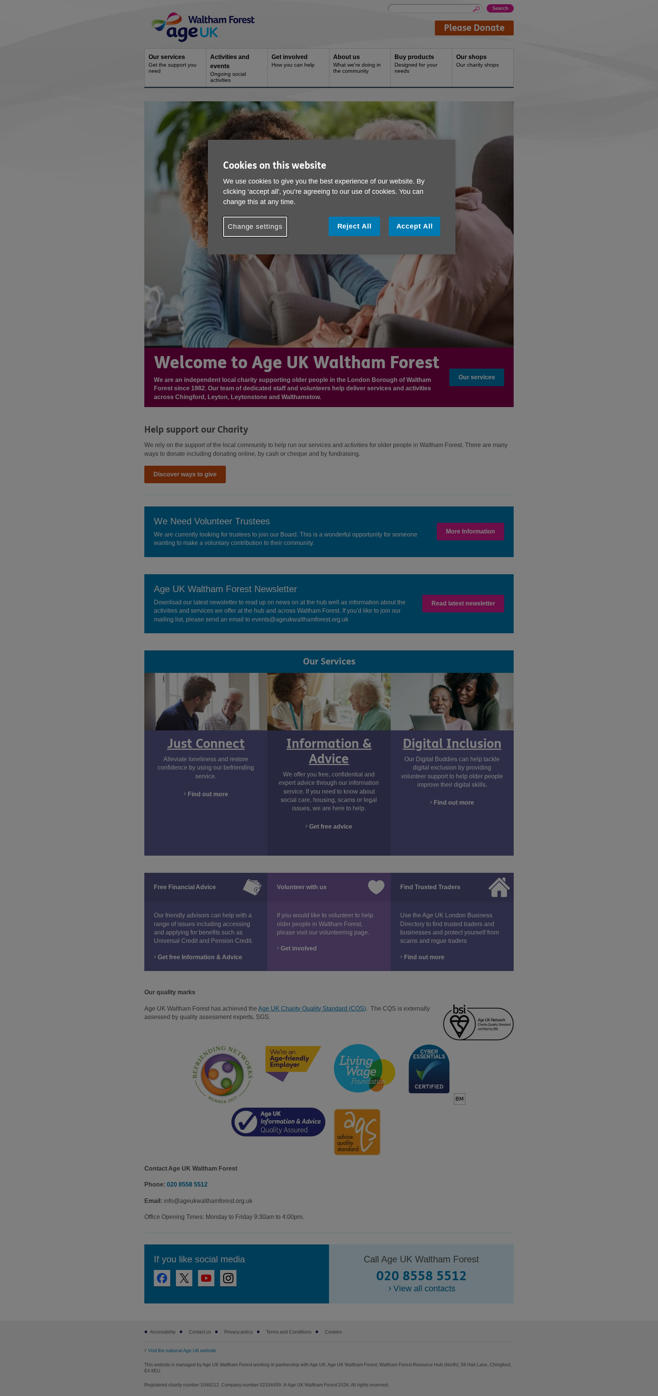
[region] (331, 197)
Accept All (414, 226)
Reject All (354, 226)
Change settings (255, 226)
